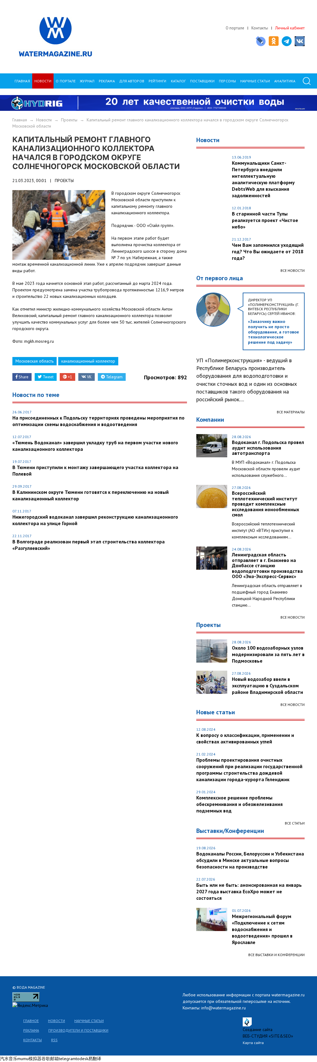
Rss (54, 1040)
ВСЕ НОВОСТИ (292, 617)
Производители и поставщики (78, 1030)
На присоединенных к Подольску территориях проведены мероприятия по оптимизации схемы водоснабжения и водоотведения (98, 421)
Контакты (259, 28)
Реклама (107, 81)
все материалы (291, 412)
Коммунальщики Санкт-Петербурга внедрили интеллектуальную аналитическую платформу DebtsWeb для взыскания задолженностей (263, 179)
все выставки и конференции (276, 954)
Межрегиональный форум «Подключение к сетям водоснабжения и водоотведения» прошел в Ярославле (262, 929)
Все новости (292, 270)
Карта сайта (253, 1042)
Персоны (227, 81)
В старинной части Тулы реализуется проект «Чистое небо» (265, 220)
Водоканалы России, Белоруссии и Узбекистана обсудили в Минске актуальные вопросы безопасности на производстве (250, 860)
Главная (22, 81)
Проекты (69, 120)
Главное (31, 1020)
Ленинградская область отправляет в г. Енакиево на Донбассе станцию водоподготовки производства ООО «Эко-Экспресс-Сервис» (267, 565)
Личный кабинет (290, 28)
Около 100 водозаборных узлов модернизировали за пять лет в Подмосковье (268, 654)
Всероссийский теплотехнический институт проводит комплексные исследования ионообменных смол (265, 504)
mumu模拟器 (29, 1058)
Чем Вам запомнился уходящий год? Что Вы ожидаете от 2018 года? (268, 251)
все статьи (295, 823)
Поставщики (202, 81)
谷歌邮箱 (50, 1058)
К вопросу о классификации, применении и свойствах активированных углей (245, 738)
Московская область (34, 361)
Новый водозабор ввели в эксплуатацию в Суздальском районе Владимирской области (267, 685)
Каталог (178, 81)
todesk (82, 1058)
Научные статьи (89, 1020)
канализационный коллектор (88, 361)
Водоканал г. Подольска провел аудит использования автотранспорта (268, 448)
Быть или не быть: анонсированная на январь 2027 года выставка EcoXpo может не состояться (249, 891)
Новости (43, 81)
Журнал (87, 81)
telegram (67, 1058)
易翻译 (94, 1058)
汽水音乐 (8, 1058)
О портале (235, 28)
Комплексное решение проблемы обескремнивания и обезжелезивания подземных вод (239, 804)
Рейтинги (158, 81)
